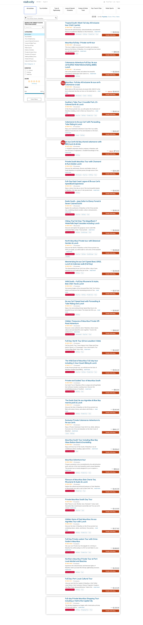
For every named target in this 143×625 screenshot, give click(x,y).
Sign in (118, 1)
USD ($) (38, 1)
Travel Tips (109, 1)
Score (109, 16)
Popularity (104, 16)
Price (114, 16)
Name (118, 16)
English (45, 1)
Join (114, 1)
